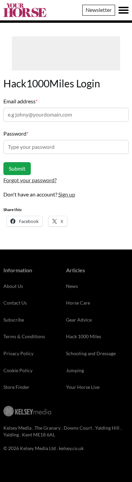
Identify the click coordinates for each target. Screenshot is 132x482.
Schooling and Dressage (91, 353)
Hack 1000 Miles (83, 336)
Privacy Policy (18, 353)
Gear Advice (79, 320)
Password (15, 133)
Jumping (75, 370)
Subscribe (13, 320)
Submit (17, 168)
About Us (13, 286)
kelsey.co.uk (71, 448)
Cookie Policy (17, 370)
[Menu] (123, 10)
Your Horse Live (83, 387)
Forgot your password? (30, 180)
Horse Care (78, 303)
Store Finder (16, 387)
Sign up (66, 194)
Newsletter (99, 9)
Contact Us (15, 303)
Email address (20, 101)
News (72, 286)
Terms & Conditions (24, 336)
